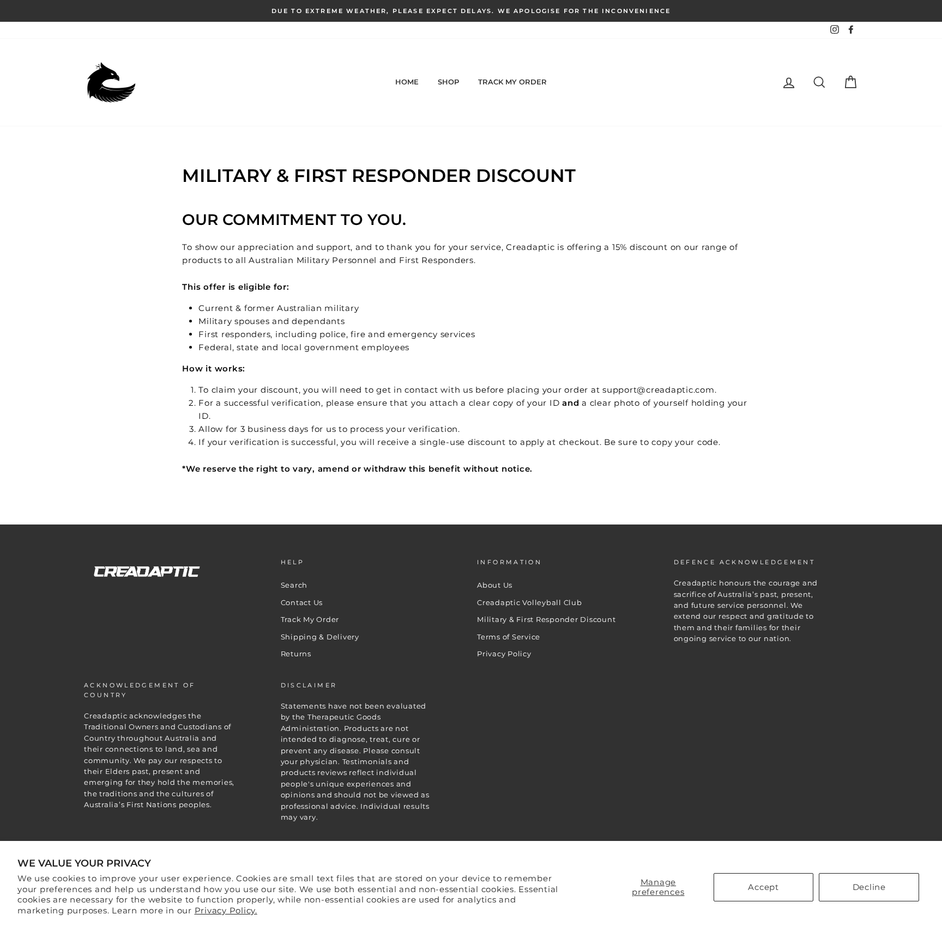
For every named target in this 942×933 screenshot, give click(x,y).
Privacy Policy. (226, 910)
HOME (407, 81)
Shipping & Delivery (320, 637)
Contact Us (302, 603)
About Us (494, 585)
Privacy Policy (504, 654)
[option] (471, 10)
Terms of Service (508, 637)
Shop (448, 81)
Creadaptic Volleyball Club (529, 603)
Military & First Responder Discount (546, 619)
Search (294, 585)
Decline (869, 887)
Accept (763, 887)
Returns (296, 654)
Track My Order (512, 81)
